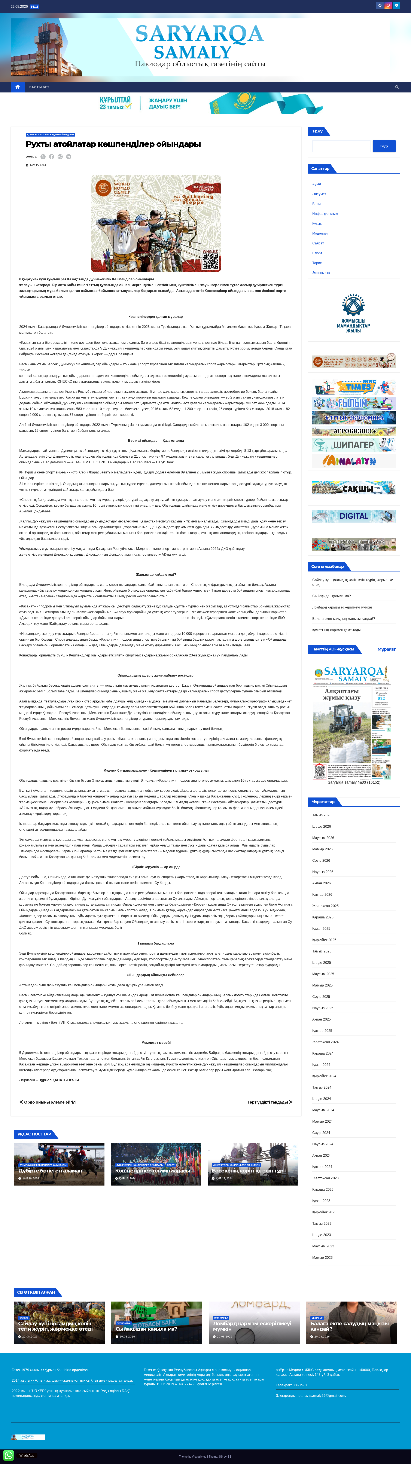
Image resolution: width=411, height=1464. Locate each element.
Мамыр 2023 (322, 1257)
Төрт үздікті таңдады (268, 1102)
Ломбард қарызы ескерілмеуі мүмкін (342, 607)
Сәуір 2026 (321, 860)
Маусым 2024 (323, 1110)
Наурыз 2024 (323, 1144)
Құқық (317, 223)
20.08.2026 (127, 1336)
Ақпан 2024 (321, 1155)
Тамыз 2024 (322, 1087)
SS (229, 1456)
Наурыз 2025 (323, 1008)
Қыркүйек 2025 (324, 940)
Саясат (318, 243)
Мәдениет (320, 233)
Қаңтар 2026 (322, 894)
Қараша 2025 (323, 917)
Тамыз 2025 (322, 951)
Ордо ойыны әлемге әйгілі (49, 1102)
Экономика (321, 273)
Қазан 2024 (321, 1065)
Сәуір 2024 (321, 1133)
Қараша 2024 (323, 1053)
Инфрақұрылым (325, 214)
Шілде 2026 (321, 826)
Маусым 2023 (323, 1246)
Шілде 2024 (321, 1099)
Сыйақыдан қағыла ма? (331, 596)
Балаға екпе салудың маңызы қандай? (343, 618)
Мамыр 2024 (322, 1121)
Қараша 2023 (323, 1189)
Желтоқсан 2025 (325, 906)
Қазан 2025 (321, 928)
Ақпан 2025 (321, 1019)
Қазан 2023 (321, 1201)
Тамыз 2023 (322, 1223)
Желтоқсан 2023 (325, 1178)
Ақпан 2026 (321, 883)
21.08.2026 (30, 1336)
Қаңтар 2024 (322, 1167)
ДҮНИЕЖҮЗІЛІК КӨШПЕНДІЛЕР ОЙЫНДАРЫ (50, 134)
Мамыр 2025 (322, 985)
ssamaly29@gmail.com (327, 1395)
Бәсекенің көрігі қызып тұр (247, 1171)
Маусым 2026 (323, 838)
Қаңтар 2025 (322, 1031)
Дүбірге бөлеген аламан (50, 1171)
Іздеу (317, 131)
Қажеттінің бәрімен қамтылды (336, 630)
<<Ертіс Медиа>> (290, 1370)
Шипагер (317, 1318)
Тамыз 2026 (322, 815)
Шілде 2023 (321, 1235)
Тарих (317, 263)
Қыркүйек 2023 (324, 1212)
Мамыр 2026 (322, 849)
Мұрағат (386, 649)
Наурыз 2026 (323, 872)
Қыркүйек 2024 (324, 1076)
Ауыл (316, 184)
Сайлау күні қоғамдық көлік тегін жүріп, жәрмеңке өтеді (55, 1326)
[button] (397, 87)
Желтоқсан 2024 (325, 1042)
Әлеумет (319, 194)
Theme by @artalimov (193, 1456)
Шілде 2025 (321, 962)
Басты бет (39, 87)
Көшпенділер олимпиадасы (152, 1171)
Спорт (170, 1165)
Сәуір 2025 (321, 996)
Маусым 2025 (323, 974)
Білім (316, 204)
